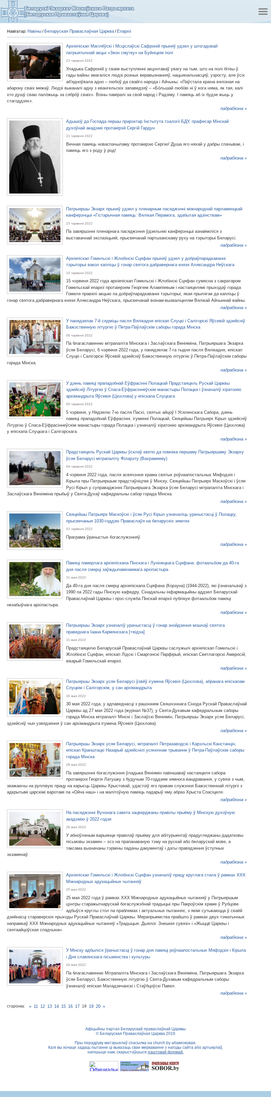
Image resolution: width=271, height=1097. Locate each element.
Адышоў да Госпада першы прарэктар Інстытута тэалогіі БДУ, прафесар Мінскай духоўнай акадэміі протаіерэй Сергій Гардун (147, 124)
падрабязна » (233, 108)
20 (98, 1006)
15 (63, 1006)
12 (42, 1006)
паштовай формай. (166, 1052)
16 (70, 1006)
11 (36, 1006)
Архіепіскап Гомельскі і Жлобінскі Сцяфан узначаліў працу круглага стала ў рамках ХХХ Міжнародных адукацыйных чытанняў (156, 878)
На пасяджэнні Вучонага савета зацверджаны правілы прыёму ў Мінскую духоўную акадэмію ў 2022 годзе (150, 816)
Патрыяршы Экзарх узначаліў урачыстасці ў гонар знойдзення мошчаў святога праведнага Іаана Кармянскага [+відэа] (145, 628)
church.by (162, 1043)
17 (77, 1006)
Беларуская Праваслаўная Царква (79, 31)
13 (49, 1006)
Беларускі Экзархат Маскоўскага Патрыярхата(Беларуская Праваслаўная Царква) (79, 11)
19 (91, 1006)
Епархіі (124, 31)
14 (56, 1006)
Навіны (34, 31)
